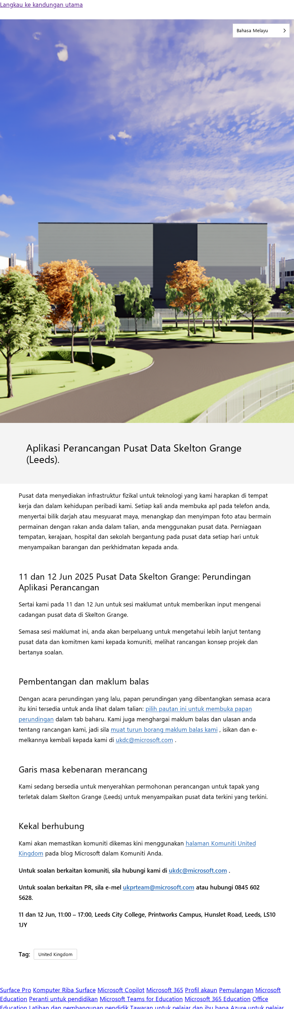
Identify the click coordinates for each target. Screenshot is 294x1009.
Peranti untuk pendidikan (63, 999)
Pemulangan (236, 990)
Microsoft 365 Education (218, 999)
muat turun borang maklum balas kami (164, 729)
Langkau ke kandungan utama (41, 4)
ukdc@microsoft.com (144, 740)
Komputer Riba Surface (64, 990)
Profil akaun (201, 990)
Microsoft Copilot (121, 990)
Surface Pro (15, 990)
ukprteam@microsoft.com (158, 887)
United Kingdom (55, 954)
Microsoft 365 (164, 990)
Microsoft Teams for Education (141, 999)
